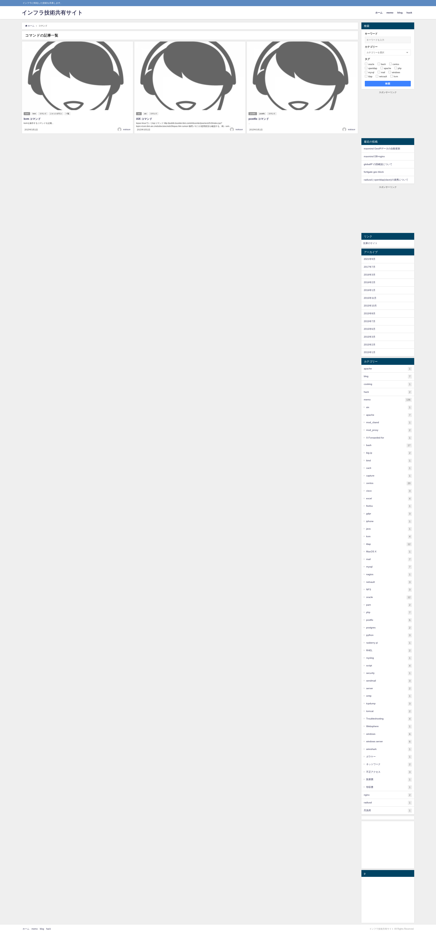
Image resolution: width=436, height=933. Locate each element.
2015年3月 (369, 337)
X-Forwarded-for (388, 437)
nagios (388, 574)
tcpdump (388, 703)
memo (389, 12)
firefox (388, 506)
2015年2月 (369, 344)
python (388, 635)
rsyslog (388, 658)
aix (139, 113)
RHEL (388, 650)
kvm (26, 113)
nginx (387, 795)
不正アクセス (388, 772)
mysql (388, 566)
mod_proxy (388, 430)
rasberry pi (388, 643)
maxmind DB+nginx (374, 156)
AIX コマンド (144, 118)
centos (388, 483)
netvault (388, 582)
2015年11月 (370, 298)
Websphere (388, 726)
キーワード (371, 33)
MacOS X (388, 551)
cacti (388, 468)
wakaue (126, 129)
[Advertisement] (387, 115)
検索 (388, 83)
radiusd (387, 802)
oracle (388, 597)
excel (388, 498)
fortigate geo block (374, 172)
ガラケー (388, 756)
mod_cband (388, 422)
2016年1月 (369, 290)
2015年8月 (369, 313)
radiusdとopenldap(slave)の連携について (386, 180)
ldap (388, 544)
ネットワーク (388, 764)
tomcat (388, 711)
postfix (252, 113)
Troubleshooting (388, 718)
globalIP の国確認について (378, 164)
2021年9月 (369, 259)
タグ (367, 59)
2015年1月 (369, 352)
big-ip (388, 453)
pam (388, 605)
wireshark (388, 749)
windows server (388, 741)
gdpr (388, 513)
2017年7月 (369, 267)
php (388, 612)
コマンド (43, 113)
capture (388, 475)
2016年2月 (369, 282)
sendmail (388, 680)
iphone (388, 521)
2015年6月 (369, 329)
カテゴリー (371, 46)
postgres (388, 627)
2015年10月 (370, 305)
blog (400, 12)
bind (388, 460)
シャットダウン (56, 113)
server (388, 688)
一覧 (67, 113)
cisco (388, 491)
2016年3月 (369, 274)
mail (388, 559)
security (388, 673)
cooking (387, 384)
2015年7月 (369, 321)
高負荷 (387, 810)
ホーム (379, 12)
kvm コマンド (32, 118)
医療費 (388, 779)
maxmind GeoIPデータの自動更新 (382, 148)
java (388, 529)
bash (388, 445)
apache (387, 368)
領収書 (388, 787)
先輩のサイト (370, 243)
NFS (388, 589)
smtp (388, 696)
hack (409, 12)
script (388, 665)
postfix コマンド (258, 118)
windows (388, 734)
